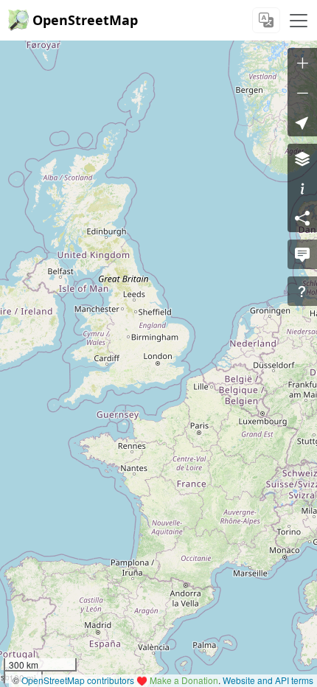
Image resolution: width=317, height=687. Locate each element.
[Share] (302, 217)
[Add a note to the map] (302, 254)
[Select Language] (266, 20)
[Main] (299, 21)
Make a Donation (184, 680)
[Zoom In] (302, 62)
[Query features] (302, 291)
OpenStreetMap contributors (77, 680)
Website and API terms (268, 680)
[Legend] (302, 188)
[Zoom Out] (302, 92)
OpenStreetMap (85, 20)
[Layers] (302, 158)
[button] (302, 121)
